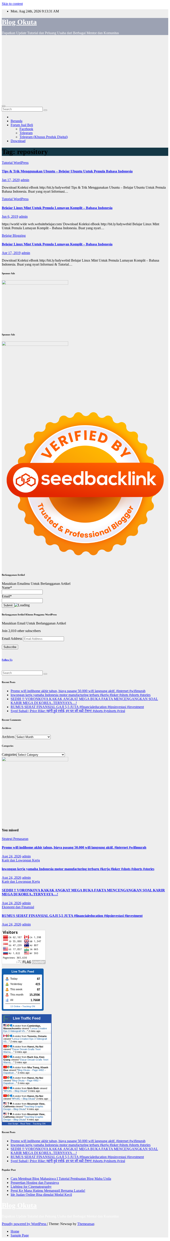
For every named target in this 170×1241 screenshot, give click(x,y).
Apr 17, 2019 (11, 253)
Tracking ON (28, 1006)
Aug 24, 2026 (11, 856)
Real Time (25, 1123)
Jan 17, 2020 (11, 180)
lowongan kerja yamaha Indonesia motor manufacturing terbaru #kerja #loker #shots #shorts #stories (81, 695)
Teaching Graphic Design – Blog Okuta (23, 1107)
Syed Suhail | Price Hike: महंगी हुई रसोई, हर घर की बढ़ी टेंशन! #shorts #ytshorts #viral (68, 711)
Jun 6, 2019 (10, 216)
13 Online (15, 1006)
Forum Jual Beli (22, 125)
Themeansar (85, 1224)
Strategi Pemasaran (15, 839)
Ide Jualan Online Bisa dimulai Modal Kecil (41, 1194)
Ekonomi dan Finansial (18, 907)
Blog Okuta (19, 22)
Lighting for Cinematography (31, 1186)
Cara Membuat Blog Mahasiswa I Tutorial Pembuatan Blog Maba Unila (61, 1178)
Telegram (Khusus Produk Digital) (43, 137)
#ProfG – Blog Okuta (15, 1091)
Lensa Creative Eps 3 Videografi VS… (25, 1029)
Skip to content (12, 4)
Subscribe (10, 647)
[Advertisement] (85, 70)
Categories (9, 754)
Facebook (26, 129)
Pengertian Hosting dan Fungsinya (35, 1182)
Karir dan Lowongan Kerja (21, 860)
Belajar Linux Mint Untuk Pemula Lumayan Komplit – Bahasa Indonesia (57, 208)
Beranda (16, 121)
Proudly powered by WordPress (24, 1224)
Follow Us (7, 659)
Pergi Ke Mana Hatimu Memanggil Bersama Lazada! (48, 1190)
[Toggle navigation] (3, 106)
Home (15, 1231)
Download (18, 141)
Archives (8, 737)
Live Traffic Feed (27, 1018)
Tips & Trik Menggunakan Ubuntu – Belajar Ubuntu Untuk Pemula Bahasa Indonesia (67, 171)
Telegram (26, 133)
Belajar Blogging (14, 235)
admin (25, 180)
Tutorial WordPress (15, 162)
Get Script (13, 1123)
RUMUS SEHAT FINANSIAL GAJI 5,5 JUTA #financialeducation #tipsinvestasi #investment (77, 707)
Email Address (12, 638)
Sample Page (20, 1235)
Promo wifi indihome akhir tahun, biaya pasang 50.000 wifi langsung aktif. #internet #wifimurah (78, 691)
